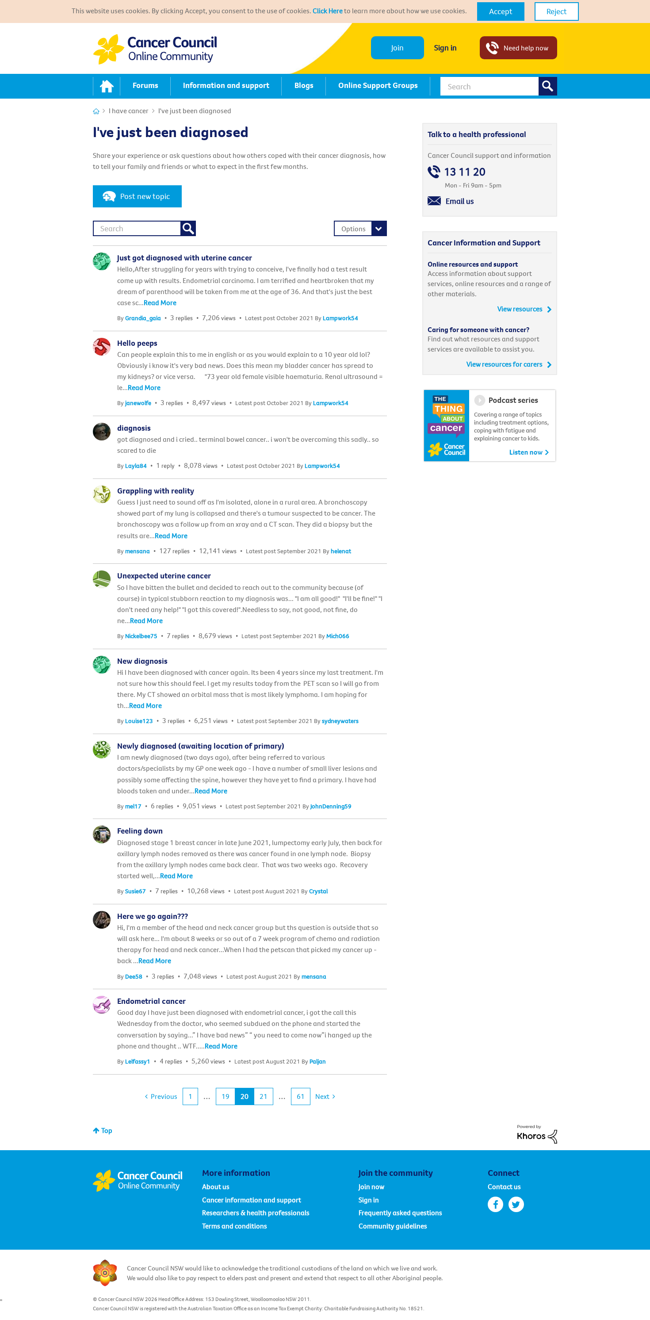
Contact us (504, 1186)
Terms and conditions (234, 1225)
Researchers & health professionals (256, 1212)
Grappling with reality (155, 491)
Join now (371, 1186)
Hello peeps (137, 343)
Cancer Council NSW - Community (155, 49)
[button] (500, 11)
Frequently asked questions (400, 1212)
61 (301, 1096)
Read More (160, 302)
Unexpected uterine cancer (164, 575)
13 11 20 (465, 171)
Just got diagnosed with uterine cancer (184, 258)
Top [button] (106, 1130)
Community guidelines (393, 1225)
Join (397, 47)
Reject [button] (557, 11)
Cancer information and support (251, 1199)
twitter (516, 1204)
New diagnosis (142, 661)
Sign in (445, 47)
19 (225, 1096)
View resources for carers (504, 364)
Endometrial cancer (151, 1001)
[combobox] (498, 86)
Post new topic (145, 196)
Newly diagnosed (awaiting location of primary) (200, 746)
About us (215, 1186)
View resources (520, 308)
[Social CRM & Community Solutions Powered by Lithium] (537, 1133)
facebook (495, 1204)
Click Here (328, 10)
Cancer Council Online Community (147, 1181)
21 (264, 1096)
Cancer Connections (96, 111)
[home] (106, 86)
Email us (460, 201)
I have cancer (129, 110)
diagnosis (134, 428)
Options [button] (353, 228)
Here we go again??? (152, 916)
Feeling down (140, 831)
